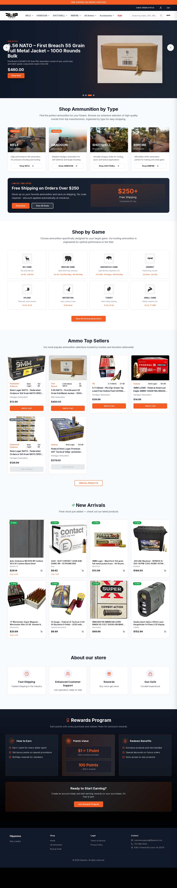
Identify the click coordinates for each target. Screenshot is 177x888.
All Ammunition (56, 845)
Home (52, 841)
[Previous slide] (6, 47)
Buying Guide (56, 849)
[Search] (161, 16)
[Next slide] (170, 47)
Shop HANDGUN (66, 166)
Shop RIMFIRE (148, 166)
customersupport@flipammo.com (148, 840)
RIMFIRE (75, 15)
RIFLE (28, 15)
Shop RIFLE (25, 166)
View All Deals (42, 206)
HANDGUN (42, 15)
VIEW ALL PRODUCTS (88, 483)
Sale (120, 15)
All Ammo (89, 15)
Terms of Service (98, 841)
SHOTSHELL (59, 15)
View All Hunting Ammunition (89, 319)
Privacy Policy (97, 845)
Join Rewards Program (88, 804)
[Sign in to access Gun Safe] (168, 15)
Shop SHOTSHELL (107, 166)
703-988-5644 (140, 844)
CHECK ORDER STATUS (145, 8)
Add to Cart (27, 408)
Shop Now (16, 73)
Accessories (106, 15)
